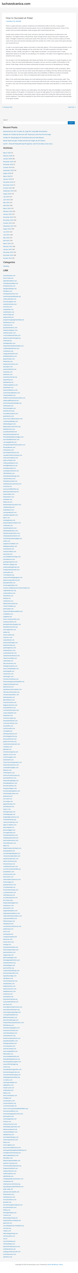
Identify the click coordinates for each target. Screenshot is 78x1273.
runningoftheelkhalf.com (10, 1015)
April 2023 (6, 240)
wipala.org (6, 632)
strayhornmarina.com (9, 702)
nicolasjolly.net (7, 731)
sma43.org (6, 1067)
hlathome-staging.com (10, 564)
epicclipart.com (8, 366)
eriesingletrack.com (9, 520)
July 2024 (6, 196)
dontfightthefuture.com (10, 465)
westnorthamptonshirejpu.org (12, 403)
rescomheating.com (9, 1241)
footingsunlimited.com (10, 1043)
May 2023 (6, 237)
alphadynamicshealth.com (11, 1192)
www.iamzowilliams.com (10, 1111)
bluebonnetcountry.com (10, 364)
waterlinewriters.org (9, 962)
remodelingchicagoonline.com (12, 1069)
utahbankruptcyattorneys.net (12, 484)
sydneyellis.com (8, 572)
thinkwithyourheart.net (10, 481)
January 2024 (7, 214)
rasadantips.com (8, 309)
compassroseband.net (10, 936)
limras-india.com (8, 278)
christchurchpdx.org (9, 718)
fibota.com (6, 1142)
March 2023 (7, 243)
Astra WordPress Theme (55, 1264)
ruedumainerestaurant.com (11, 744)
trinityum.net (7, 1121)
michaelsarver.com (9, 559)
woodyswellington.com (10, 1132)
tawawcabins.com (8, 494)
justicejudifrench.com (9, 778)
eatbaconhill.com (8, 317)
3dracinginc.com (8, 676)
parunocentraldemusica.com (12, 1147)
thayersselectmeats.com (10, 949)
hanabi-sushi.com (8, 1087)
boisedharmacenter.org (10, 627)
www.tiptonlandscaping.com (12, 1074)
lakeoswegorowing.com (10, 1218)
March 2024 (7, 208)
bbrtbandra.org (7, 361)
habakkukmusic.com (9, 991)
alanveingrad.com (8, 827)
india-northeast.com (9, 460)
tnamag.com (7, 944)
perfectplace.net (8, 608)
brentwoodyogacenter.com (11, 1072)
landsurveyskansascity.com (11, 1038)
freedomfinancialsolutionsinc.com (13, 1022)
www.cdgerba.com (9, 1145)
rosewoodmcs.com (9, 1100)
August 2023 (7, 229)
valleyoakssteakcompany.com (12, 916)
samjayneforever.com (10, 1171)
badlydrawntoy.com (9, 986)
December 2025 (8, 161)
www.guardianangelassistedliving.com (15, 1150)
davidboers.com (8, 978)
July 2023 (6, 232)
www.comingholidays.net (11, 668)
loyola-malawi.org (8, 635)
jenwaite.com (7, 1202)
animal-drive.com (8, 942)
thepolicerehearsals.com (10, 684)
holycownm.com (8, 877)
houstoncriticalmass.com (11, 679)
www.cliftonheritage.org (10, 1064)
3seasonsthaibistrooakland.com (13, 611)
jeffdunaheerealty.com (10, 1017)
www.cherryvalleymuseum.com (13, 418)
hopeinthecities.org (9, 645)
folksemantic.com (8, 497)
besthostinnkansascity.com (11, 1246)
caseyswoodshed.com (10, 918)
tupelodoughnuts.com (10, 528)
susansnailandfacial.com (10, 1001)
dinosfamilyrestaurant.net (11, 434)
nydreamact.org (8, 351)
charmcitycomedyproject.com (12, 762)
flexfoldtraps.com (8, 1025)
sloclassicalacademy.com (11, 694)
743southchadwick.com (10, 458)
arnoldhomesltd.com (9, 468)
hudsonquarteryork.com (10, 1139)
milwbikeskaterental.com (10, 838)
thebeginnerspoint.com (10, 666)
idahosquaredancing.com (11, 491)
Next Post (72, 107)
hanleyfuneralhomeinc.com (11, 533)
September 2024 (8, 191)
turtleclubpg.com (8, 882)
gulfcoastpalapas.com (10, 957)
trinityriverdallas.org (9, 606)
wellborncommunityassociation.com (14, 398)
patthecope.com (8, 929)
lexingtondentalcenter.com (11, 569)
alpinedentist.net (8, 382)
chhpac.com (7, 1231)
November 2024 (8, 185)
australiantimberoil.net (10, 431)
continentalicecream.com (11, 710)
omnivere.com (7, 307)
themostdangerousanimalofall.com (13, 681)
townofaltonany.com (9, 843)
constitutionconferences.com (12, 926)
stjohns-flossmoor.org (9, 861)
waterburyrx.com (8, 905)
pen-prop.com (7, 1004)
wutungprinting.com (9, 832)
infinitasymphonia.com (10, 733)
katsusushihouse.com (9, 739)
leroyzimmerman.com (9, 1207)
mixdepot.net (7, 1098)
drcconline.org (7, 900)
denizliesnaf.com (8, 923)
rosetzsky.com (7, 746)
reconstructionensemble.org (11, 869)
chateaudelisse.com (9, 395)
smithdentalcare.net (9, 1249)
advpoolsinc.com (8, 908)
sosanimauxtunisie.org (10, 377)
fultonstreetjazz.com (9, 408)
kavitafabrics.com (8, 871)
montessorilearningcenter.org (12, 1166)
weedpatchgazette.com (10, 515)
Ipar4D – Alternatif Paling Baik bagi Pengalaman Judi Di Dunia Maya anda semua (28, 144)
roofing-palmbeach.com (10, 463)
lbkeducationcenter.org (10, 603)
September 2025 (8, 170)
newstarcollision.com (9, 551)
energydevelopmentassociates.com (14, 444)
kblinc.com (6, 517)
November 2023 (8, 220)
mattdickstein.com (9, 983)
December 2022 (8, 252)
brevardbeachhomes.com (11, 452)
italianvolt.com (7, 502)
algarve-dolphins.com (9, 825)
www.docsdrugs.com (9, 1048)
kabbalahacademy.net (10, 546)
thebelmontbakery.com (10, 330)
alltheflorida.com (8, 1176)
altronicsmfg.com (8, 314)
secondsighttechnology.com (12, 556)
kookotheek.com (8, 387)
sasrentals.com (8, 554)
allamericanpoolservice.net (11, 580)
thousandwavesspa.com (10, 890)
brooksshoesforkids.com (10, 947)
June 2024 (6, 199)
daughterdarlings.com (10, 288)
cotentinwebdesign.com (10, 421)
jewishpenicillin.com (9, 582)
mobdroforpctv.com (9, 650)
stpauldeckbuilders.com (10, 1041)
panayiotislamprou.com (10, 390)
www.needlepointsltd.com (11, 1056)
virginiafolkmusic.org (9, 590)
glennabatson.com (9, 700)
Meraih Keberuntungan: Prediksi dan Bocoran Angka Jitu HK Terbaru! (24, 140)
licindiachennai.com (9, 286)
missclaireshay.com (9, 275)
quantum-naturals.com (10, 1163)
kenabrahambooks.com (10, 720)
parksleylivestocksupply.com (12, 624)
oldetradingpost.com (9, 424)
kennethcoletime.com (9, 785)
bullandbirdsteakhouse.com (11, 1059)
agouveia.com (7, 1223)
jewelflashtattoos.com (10, 356)
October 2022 (7, 258)
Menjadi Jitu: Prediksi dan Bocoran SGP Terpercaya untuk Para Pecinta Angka (27, 134)
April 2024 (6, 205)
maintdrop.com (7, 372)
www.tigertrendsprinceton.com (12, 1007)
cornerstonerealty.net (10, 1106)
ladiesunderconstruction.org (11, 426)
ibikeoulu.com (7, 770)
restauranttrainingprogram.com (12, 577)
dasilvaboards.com (9, 697)
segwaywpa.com (8, 955)
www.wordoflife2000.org (10, 489)
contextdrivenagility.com (10, 767)
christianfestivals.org (9, 819)
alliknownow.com (8, 687)
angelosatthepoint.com (10, 910)
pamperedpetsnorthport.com (12, 523)
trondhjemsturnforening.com (12, 1152)
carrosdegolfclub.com (10, 442)
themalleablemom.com (10, 783)
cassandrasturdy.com (10, 653)
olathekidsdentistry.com (10, 530)
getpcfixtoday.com (9, 359)
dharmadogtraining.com (10, 1233)
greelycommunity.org (9, 741)
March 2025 (7, 176)
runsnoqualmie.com (9, 1046)
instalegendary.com (9, 343)
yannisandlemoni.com (10, 512)
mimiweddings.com (9, 1244)
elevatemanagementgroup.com (12, 1205)
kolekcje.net (7, 598)
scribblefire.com (8, 614)
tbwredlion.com (8, 1158)
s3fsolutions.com (8, 450)
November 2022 (8, 255)
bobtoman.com (7, 374)
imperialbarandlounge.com (11, 476)
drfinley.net (6, 1210)
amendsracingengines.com (11, 1028)
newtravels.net (7, 325)
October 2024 (7, 188)
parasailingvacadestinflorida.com (13, 1186)
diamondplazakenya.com (10, 1155)
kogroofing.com (8, 379)
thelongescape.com (9, 812)
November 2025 (8, 164)
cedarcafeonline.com (9, 299)
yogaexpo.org (7, 616)
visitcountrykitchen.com (10, 822)
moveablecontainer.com (10, 413)
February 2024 (7, 211)
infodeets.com (7, 291)
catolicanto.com (8, 601)
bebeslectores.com (9, 429)
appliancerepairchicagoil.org (11, 338)
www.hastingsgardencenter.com (13, 1113)
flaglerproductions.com (10, 705)
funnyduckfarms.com (9, 1199)
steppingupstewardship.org (11, 1077)
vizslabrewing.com (9, 507)
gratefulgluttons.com (9, 647)
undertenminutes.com (10, 304)
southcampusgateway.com (11, 392)
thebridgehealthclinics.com (11, 960)
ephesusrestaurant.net (10, 1129)
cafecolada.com (8, 661)
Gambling (9, 21)
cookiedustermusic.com (10, 866)
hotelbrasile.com (8, 405)
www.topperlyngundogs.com (12, 1012)
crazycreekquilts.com (9, 713)
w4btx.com (6, 541)
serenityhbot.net (8, 996)
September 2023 (8, 226)
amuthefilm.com (8, 726)
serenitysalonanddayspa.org (12, 296)
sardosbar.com (7, 499)
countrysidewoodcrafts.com (11, 335)
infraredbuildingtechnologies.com (13, 437)
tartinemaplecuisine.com (10, 793)
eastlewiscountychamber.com (12, 689)
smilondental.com (8, 549)
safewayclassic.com (9, 333)
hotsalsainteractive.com (10, 293)
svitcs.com (6, 931)
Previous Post (7, 107)
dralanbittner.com (8, 510)
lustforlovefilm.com (9, 728)
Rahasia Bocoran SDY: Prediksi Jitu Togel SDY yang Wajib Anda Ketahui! (25, 131)
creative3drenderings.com (11, 970)
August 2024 (7, 194)
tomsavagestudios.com (10, 585)
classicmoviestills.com (10, 658)
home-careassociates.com (11, 619)
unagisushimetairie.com (10, 353)
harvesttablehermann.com (11, 439)
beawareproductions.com (11, 765)
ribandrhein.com (8, 595)
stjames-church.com (9, 754)
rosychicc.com (7, 637)
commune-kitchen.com (10, 723)
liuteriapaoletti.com (9, 851)
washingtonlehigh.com (10, 1082)
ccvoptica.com (7, 1080)
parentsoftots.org (8, 968)
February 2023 (7, 246)
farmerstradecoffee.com (10, 973)
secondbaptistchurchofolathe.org (13, 1225)
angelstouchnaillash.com (10, 543)
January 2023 (7, 249)
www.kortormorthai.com (10, 1030)
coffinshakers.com (9, 772)
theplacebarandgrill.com (10, 903)
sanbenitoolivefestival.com (11, 655)
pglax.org (6, 845)
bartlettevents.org (8, 411)
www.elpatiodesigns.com (10, 1137)
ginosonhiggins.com (9, 830)
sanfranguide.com (8, 671)
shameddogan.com (9, 965)
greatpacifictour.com (9, 884)
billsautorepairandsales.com (11, 1160)
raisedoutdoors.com (9, 478)
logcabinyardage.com (9, 976)
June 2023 (6, 235)
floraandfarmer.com (9, 447)
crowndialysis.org (8, 575)
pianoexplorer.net (8, 1116)
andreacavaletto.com (9, 622)
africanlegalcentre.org (10, 736)
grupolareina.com (8, 416)
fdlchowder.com (8, 1054)
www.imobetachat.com (10, 981)
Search (5, 120)
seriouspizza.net (8, 934)
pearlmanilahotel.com (9, 369)
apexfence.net (7, 1257)
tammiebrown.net (8, 806)
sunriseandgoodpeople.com (11, 853)
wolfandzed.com (8, 1090)
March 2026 (7, 153)
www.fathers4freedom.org (11, 1009)
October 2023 (7, 223)
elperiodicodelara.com (10, 281)
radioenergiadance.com (10, 385)
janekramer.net (7, 796)
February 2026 (7, 156)
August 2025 (7, 173)
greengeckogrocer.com (10, 562)
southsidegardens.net (9, 1119)
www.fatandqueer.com (10, 1033)
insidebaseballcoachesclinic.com (13, 1179)
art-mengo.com (8, 801)
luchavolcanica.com (16, 4)
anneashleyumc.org (9, 1035)
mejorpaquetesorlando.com (11, 536)
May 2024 (6, 202)
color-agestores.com (9, 629)
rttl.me (5, 1238)
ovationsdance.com (9, 593)
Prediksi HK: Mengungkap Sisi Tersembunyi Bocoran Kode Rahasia (23, 137)
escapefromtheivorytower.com (12, 455)
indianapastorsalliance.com (11, 913)
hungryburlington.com (10, 788)
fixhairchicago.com (9, 921)
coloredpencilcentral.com (11, 471)
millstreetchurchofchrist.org (11, 1184)
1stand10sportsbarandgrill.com (12, 538)
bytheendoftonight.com (10, 642)
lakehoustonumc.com (9, 989)
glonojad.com (7, 749)
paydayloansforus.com (10, 327)
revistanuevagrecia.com (10, 752)
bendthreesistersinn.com (10, 858)
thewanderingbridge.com (10, 780)
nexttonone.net (8, 994)
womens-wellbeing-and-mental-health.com (16, 588)
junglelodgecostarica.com (11, 817)
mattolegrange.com (9, 814)
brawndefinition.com (9, 707)
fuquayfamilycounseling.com (12, 1220)
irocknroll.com (7, 486)
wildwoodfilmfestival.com (11, 400)
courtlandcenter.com (9, 892)
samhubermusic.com (9, 1254)
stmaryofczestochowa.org (11, 775)
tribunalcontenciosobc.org (11, 692)
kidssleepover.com (9, 322)
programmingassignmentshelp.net (13, 320)
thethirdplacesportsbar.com (11, 1126)
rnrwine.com (7, 1215)
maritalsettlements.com (10, 835)
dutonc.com (7, 809)
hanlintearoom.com (9, 1197)
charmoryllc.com (8, 674)
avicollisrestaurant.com (10, 897)
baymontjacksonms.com (10, 840)
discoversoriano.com (9, 663)
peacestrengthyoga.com (10, 1020)
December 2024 (8, 182)
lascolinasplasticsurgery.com (12, 1061)
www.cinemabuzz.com (10, 1095)
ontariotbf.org (7, 340)
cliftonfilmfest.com (9, 473)
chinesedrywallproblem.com (11, 856)
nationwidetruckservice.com (12, 879)
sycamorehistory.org (9, 1103)
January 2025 (7, 179)
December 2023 (8, 217)
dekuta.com (6, 1093)
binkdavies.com (8, 715)
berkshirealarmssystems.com (12, 504)
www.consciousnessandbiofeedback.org (15, 1108)
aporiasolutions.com (9, 952)
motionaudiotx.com (9, 1236)
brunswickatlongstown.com (11, 791)
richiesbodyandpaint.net (10, 283)
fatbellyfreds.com (8, 1134)
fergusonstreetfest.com (10, 1168)
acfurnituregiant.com (9, 301)
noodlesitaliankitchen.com (11, 348)
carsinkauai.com (8, 1181)
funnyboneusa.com (9, 864)
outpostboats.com (8, 640)
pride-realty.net (8, 1189)
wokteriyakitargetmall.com (11, 567)
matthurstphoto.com (9, 1173)
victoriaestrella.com (9, 887)
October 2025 (7, 167)
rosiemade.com (8, 525)
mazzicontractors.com (10, 1124)
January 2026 (7, 158)
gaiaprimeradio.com (9, 804)
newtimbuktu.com (8, 312)
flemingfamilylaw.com (9, 1212)
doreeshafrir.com (8, 759)
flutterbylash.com (8, 1194)
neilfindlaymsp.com (9, 895)
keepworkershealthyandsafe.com (13, 346)
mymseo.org (7, 1228)
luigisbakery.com (8, 1085)
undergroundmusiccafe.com (11, 1251)
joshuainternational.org (10, 999)
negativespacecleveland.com (12, 848)
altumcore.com (7, 939)
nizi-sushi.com (7, 798)
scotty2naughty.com (9, 757)
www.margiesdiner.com (10, 1051)
